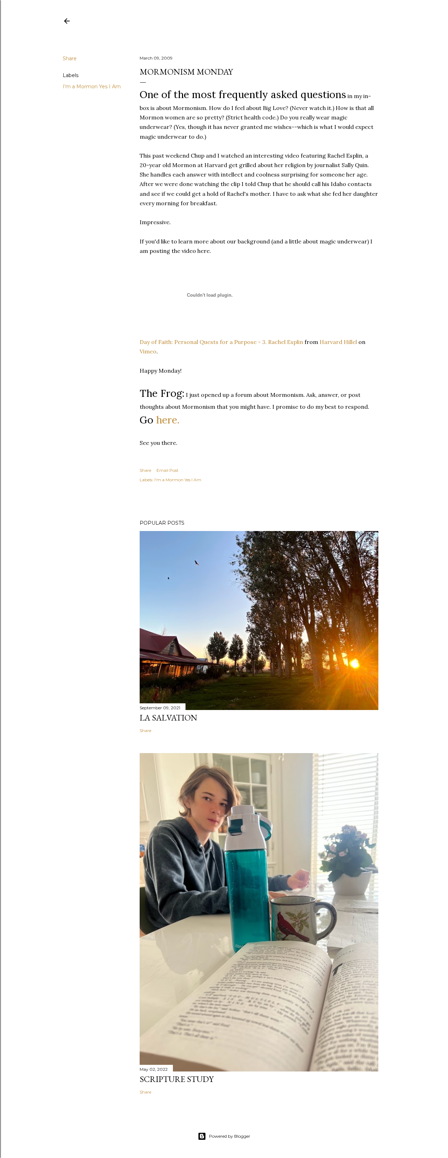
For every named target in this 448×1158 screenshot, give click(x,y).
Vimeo (148, 351)
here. (168, 419)
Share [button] (70, 58)
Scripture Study (177, 1079)
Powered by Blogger (229, 1136)
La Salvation (168, 717)
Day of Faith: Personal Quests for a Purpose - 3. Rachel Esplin (221, 341)
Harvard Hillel (338, 341)
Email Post (167, 470)
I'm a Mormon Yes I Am (92, 86)
